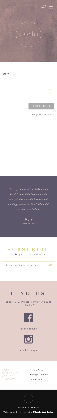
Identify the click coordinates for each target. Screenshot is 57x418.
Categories (10, 373)
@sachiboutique (29, 350)
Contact (8, 379)
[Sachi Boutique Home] (28, 34)
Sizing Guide (36, 379)
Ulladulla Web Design (43, 412)
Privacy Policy (36, 370)
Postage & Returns (39, 374)
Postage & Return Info (41, 114)
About (6, 376)
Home (6, 370)
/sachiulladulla (28, 328)
